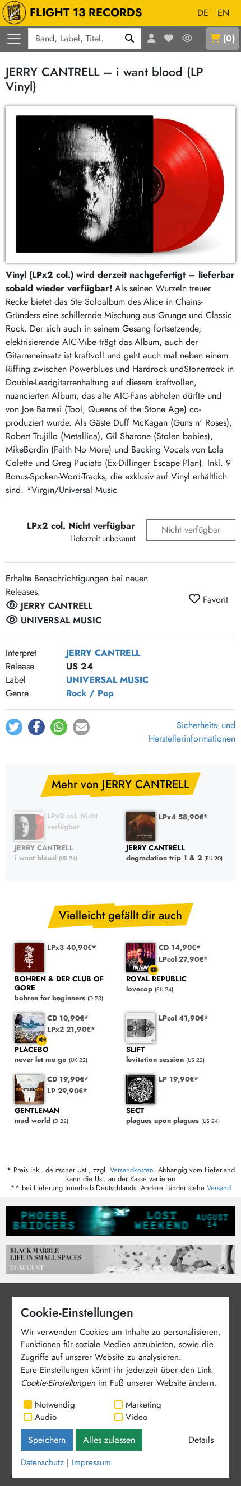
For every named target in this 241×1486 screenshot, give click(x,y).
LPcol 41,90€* (183, 1018)
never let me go (41, 1055)
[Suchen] (129, 38)
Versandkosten (132, 1169)
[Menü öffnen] (14, 38)
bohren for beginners (59, 989)
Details (201, 1439)
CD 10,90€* (68, 1018)
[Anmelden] (151, 38)
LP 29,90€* (67, 1091)
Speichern (47, 1439)
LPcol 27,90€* (183, 959)
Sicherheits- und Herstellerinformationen (192, 732)
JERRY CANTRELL (103, 652)
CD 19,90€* (68, 1079)
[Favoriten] (169, 38)
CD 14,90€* (180, 947)
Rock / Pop (90, 693)
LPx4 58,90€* (183, 817)
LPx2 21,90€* (71, 1029)
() (229, 38)
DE (202, 12)
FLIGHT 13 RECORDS (86, 12)
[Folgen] (187, 38)
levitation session (155, 1055)
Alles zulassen (109, 1439)
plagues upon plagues (162, 1116)
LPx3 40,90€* (71, 947)
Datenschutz (42, 1462)
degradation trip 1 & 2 (164, 853)
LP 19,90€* (178, 1079)
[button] (14, 727)
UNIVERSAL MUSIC (107, 679)
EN (223, 12)
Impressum (91, 1462)
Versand (219, 1187)
